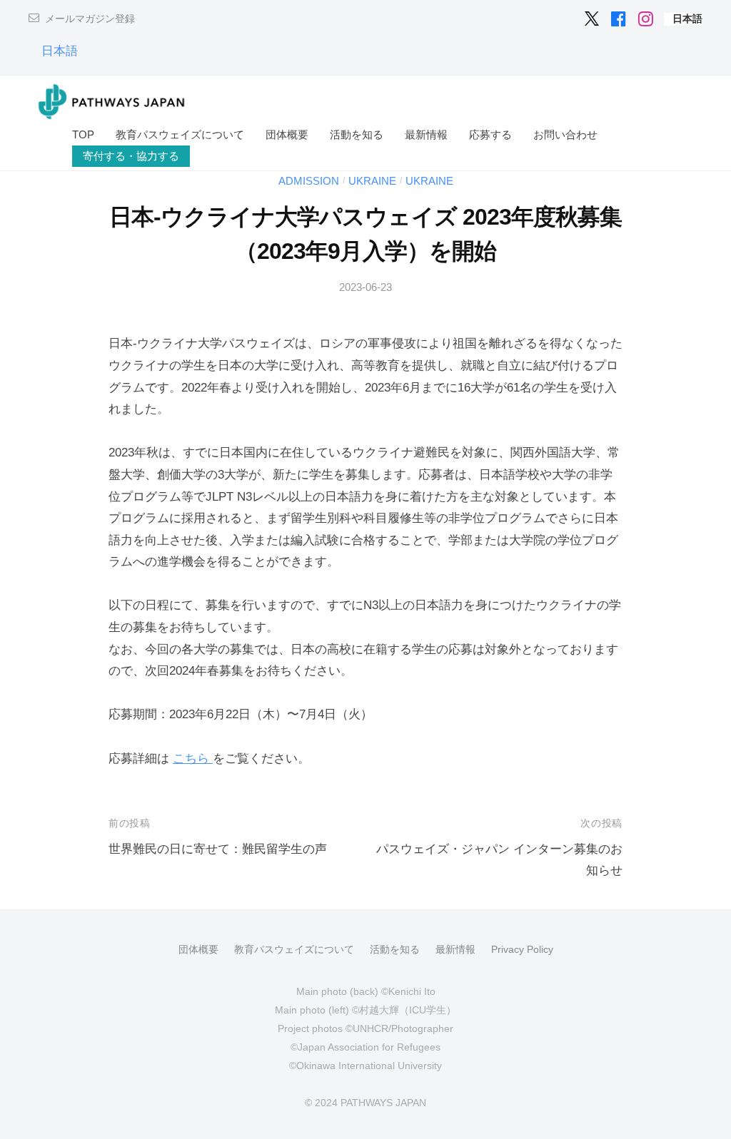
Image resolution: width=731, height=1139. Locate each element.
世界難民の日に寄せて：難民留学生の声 (218, 849)
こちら (193, 758)
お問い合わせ (565, 134)
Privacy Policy (522, 949)
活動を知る (356, 134)
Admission (308, 181)
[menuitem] (687, 19)
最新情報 (426, 134)
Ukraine (372, 181)
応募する (490, 134)
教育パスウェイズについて (180, 134)
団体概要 (287, 134)
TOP (83, 134)
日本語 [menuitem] (59, 51)
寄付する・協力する (131, 156)
